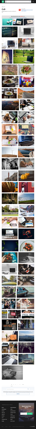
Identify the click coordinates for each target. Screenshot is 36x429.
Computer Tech (4, 419)
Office (11, 409)
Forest (11, 414)
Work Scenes (12, 421)
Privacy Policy (24, 416)
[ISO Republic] (3, 1)
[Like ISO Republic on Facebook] (30, 426)
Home (2, 6)
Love (2, 417)
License (6, 426)
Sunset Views (12, 415)
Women (3, 410)
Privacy (10, 426)
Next (23, 384)
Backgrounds (12, 417)
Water (11, 419)
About (3, 426)
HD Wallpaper (4, 409)
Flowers (3, 415)
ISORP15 (18, 393)
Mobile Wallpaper (13, 407)
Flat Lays (3, 412)
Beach (3, 407)
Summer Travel (12, 412)
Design (3, 421)
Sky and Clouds (12, 410)
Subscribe (29, 413)
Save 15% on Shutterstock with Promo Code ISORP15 (18, 17)
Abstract (3, 414)
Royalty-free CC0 (4, 11)
